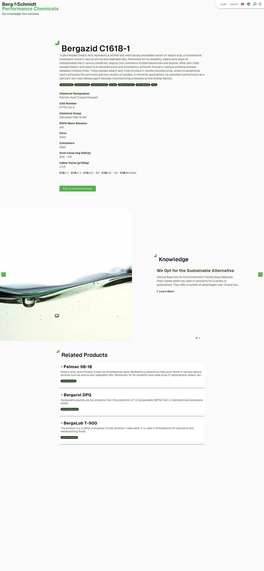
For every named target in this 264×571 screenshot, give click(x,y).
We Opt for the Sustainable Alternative (195, 270)
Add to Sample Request (77, 188)
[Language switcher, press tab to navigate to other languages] (243, 4)
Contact (234, 4)
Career (223, 4)
